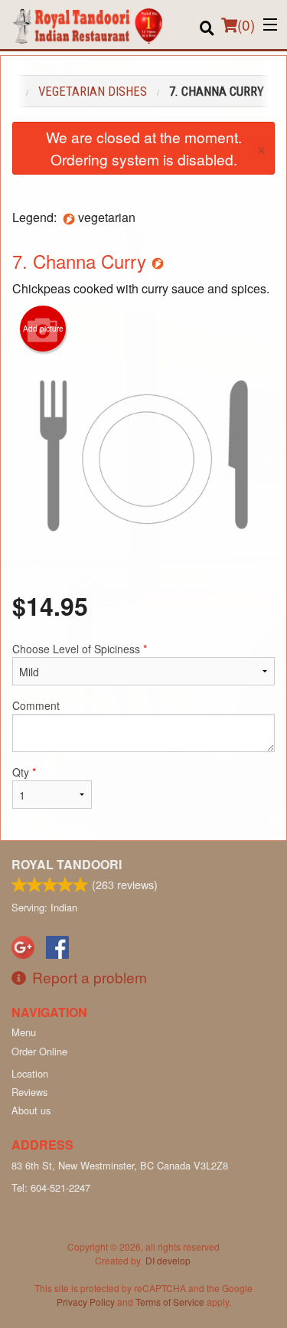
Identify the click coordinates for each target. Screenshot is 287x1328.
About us (31, 1110)
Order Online (39, 1051)
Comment (36, 705)
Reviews (29, 1091)
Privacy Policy (86, 1301)
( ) (246, 24)
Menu (23, 1032)
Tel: (50, 1187)
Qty (24, 772)
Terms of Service (169, 1301)
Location (29, 1073)
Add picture (43, 328)
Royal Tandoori (66, 864)
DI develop (168, 1260)
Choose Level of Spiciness (79, 648)
